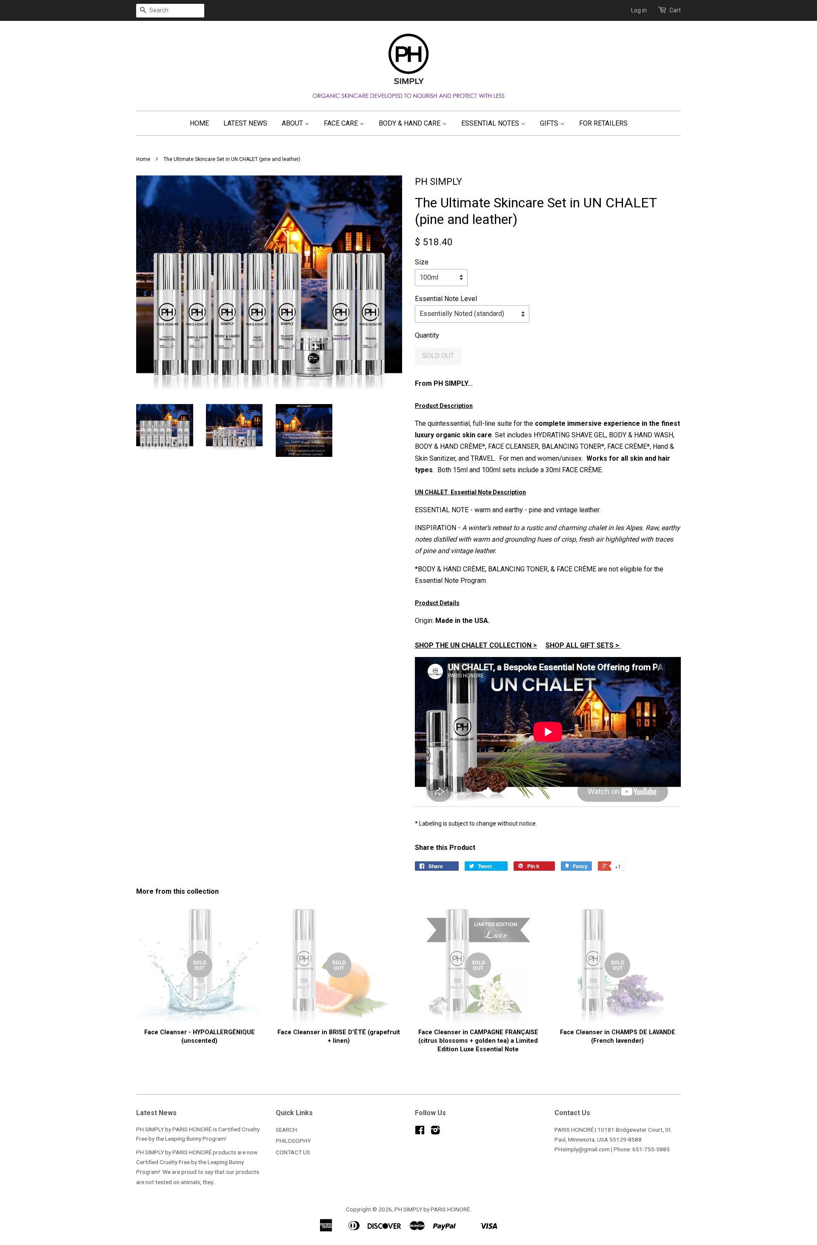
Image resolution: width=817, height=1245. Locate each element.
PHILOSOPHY (293, 1140)
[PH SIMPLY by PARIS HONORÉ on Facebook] (420, 1131)
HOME (199, 123)
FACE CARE (342, 123)
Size (421, 262)
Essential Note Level (446, 299)
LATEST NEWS (245, 123)
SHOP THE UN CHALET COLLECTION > (476, 645)
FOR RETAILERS (603, 123)
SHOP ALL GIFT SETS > (583, 645)
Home (143, 159)
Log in (639, 10)
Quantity (427, 335)
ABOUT (293, 123)
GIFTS (550, 123)
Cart (675, 10)
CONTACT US (293, 1152)
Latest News (156, 1113)
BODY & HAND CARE (410, 123)
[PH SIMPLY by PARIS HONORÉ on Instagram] (435, 1131)
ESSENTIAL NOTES (491, 123)
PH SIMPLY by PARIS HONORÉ (432, 1209)
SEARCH (286, 1129)
